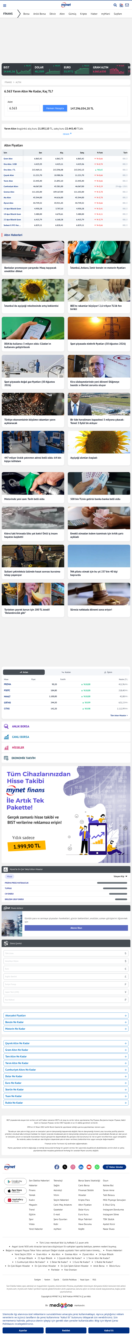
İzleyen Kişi (119, 876)
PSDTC (7, 690)
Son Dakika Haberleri (39, 1180)
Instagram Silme (111, 1214)
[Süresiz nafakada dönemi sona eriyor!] (99, 594)
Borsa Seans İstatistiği (89, 1180)
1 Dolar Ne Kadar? (59, 1262)
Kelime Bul (108, 1185)
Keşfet (81, 1228)
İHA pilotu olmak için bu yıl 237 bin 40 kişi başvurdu (94, 573)
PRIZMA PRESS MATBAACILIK (16, 883)
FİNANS (8, 13)
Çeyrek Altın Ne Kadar (17, 1043)
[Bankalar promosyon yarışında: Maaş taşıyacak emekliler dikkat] (33, 252)
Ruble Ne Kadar (14, 1102)
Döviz (53, 13)
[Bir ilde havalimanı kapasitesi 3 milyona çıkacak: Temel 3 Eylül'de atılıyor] (99, 404)
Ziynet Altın (8, 203)
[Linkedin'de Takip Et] (81, 1167)
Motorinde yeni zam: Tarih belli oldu (24, 499)
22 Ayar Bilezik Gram (12, 220)
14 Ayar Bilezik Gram (12, 209)
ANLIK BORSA (20, 726)
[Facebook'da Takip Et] (56, 1167)
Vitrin (56, 1195)
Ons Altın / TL (9, 170)
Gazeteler (58, 1209)
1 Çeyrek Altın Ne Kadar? (69, 1258)
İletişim (37, 1279)
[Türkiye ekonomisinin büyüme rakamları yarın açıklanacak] (33, 404)
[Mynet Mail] (127, 5)
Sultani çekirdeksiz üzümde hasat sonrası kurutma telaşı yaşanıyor (32, 573)
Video (32, 1224)
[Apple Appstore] (15, 1190)
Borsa (26, 13)
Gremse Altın (9, 192)
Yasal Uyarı (84, 1279)
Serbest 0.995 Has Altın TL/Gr (12, 225)
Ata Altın (7, 197)
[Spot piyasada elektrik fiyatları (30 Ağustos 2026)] (99, 328)
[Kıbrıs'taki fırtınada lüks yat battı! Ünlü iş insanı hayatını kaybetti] (33, 518)
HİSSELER (18, 747)
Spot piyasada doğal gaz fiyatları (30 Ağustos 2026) (29, 383)
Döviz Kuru (114, 1265)
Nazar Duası (109, 1228)
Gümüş (72, 13)
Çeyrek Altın (9, 175)
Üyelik (56, 1279)
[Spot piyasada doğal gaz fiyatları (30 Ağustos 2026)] (33, 366)
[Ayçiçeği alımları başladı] (99, 442)
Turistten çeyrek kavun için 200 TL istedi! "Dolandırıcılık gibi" (27, 611)
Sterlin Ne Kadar (14, 1089)
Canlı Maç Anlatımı (63, 1204)
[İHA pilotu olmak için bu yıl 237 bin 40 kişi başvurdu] (99, 556)
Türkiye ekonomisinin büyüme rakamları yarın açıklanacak (29, 421)
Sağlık (57, 1185)
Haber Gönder (116, 1167)
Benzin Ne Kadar (14, 1022)
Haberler (33, 1185)
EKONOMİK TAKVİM (23, 758)
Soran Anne (108, 1190)
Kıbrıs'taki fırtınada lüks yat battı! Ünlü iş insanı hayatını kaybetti (31, 535)
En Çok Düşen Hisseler (19, 1265)
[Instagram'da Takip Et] (73, 1167)
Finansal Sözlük (86, 1190)
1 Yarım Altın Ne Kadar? (98, 1258)
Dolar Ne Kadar (13, 1076)
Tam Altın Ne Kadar (16, 1056)
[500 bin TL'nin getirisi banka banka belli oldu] (99, 483)
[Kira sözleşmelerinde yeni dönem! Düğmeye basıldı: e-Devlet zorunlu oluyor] (99, 366)
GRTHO (7, 702)
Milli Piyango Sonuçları (114, 1199)
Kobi (56, 1224)
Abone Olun (76, 927)
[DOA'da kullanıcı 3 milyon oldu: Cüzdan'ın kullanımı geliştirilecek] (33, 328)
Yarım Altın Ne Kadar (16, 1063)
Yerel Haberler (36, 1228)
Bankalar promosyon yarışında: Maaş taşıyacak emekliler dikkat (30, 269)
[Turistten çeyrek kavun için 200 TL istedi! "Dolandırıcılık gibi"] (33, 594)
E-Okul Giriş (109, 1204)
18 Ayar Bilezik (25, 1258)
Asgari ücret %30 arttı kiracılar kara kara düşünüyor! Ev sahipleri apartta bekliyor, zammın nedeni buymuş (64, 1246)
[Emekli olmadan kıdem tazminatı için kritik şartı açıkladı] (99, 518)
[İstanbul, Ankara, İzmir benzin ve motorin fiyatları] (99, 252)
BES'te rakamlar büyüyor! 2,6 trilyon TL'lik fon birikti (96, 307)
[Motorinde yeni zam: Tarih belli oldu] (33, 483)
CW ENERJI (9, 894)
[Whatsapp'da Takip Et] (97, 1167)
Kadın (32, 1199)
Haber (94, 13)
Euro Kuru (83, 1214)
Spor (31, 1219)
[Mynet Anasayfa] (66, 4)
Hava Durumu (85, 1224)
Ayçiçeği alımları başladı (83, 457)
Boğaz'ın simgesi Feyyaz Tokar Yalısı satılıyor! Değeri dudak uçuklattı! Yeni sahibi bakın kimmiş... (53, 1250)
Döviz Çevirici (16, 943)
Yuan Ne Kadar (13, 1096)
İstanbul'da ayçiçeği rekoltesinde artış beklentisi (31, 305)
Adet (10, 101)
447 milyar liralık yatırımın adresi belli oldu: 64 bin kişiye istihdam (32, 459)
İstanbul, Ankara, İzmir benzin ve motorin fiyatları (98, 267)
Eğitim (32, 1214)
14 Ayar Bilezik (106, 1254)
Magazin (33, 1204)
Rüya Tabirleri (85, 1219)
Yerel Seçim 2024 (23, 1254)
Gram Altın (8, 159)
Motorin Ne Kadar (15, 1028)
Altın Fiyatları (85, 1204)
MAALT (7, 696)
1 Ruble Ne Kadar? (104, 1262)
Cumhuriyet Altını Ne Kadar (20, 1069)
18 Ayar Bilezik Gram (12, 214)
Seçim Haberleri (61, 1199)
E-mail (57, 1214)
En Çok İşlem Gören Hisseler (75, 1265)
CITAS (6, 708)
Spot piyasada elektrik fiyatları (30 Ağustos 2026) (98, 343)
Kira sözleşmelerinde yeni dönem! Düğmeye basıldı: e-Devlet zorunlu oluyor (94, 383)
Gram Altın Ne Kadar (16, 1049)
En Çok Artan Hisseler (45, 1265)
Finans (32, 1190)
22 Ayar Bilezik (45, 1258)
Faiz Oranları (70, 1269)
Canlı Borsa (84, 1185)
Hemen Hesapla (55, 108)
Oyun (105, 1180)
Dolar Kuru (83, 1209)
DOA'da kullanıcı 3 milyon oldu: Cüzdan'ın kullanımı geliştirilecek (27, 345)
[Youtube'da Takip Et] (89, 1167)
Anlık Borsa (39, 13)
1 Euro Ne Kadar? (81, 1262)
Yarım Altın (8, 181)
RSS (94, 1279)
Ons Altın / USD (10, 164)
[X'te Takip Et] (64, 1167)
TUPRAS (8, 888)
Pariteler (55, 1269)
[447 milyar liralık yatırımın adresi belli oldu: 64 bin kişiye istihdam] (33, 442)
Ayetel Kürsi (109, 1224)
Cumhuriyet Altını (11, 186)
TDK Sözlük (108, 1219)
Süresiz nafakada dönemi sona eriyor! (91, 609)
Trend (32, 1209)
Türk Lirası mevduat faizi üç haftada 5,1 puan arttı (64, 1242)
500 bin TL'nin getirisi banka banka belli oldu (95, 499)
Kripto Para (84, 1199)
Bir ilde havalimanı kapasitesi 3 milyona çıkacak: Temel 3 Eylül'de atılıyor (97, 421)
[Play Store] (15, 1181)
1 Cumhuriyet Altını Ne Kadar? (30, 1262)
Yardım (47, 1279)
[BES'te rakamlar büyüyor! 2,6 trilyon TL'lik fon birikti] (99, 290)
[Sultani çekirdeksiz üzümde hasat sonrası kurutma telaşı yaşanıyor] (33, 556)
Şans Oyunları (60, 1219)
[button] (4, 5)
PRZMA (7, 684)
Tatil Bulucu (109, 1195)
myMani (105, 13)
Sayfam (118, 13)
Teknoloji (58, 1180)
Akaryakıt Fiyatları (15, 1015)
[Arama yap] (115, 5)
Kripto (83, 13)
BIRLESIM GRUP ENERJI (14, 899)
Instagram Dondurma (113, 1209)
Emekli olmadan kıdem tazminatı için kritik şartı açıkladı (96, 535)
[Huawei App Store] (15, 1200)
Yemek (32, 1195)
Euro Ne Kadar (13, 1082)
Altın (62, 13)
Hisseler (82, 1195)
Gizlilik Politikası (69, 1279)
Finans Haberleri (114, 1250)
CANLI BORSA (20, 737)
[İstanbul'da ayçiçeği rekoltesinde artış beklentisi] (33, 290)
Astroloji (58, 1190)
